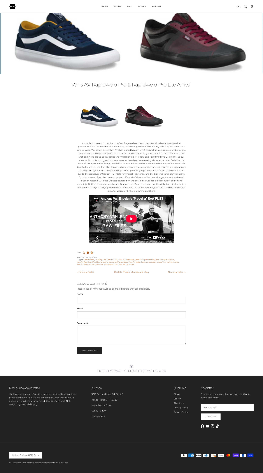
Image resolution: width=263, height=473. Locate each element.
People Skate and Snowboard (27, 463)
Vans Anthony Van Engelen (95, 260)
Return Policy (181, 412)
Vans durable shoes (154, 262)
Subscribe (211, 416)
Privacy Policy (181, 407)
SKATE (105, 6)
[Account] (238, 6)
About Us (179, 403)
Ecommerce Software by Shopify (54, 463)
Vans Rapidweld (83, 264)
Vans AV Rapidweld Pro (164, 260)
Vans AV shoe (105, 262)
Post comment (89, 350)
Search (177, 398)
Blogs (177, 394)
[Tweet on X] (84, 252)
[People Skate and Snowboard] (12, 6)
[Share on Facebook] (88, 252)
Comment (82, 323)
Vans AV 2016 (112, 260)
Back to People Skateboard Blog (131, 272)
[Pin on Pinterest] (92, 252)
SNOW (117, 6)
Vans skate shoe (96, 264)
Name (80, 294)
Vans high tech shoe (170, 262)
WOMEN (142, 6)
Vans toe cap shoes (126, 264)
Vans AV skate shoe (120, 262)
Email (80, 308)
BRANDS (156, 6)
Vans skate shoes (111, 264)
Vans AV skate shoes (137, 262)
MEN (129, 6)
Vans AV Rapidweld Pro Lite (88, 262)
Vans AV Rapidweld (126, 260)
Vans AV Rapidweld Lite (144, 260)
